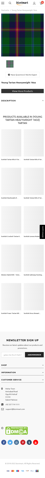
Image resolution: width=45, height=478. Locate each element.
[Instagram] (16, 442)
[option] (22, 35)
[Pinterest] (22, 442)
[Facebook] (3, 442)
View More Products (22, 91)
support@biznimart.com (15, 409)
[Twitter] (10, 442)
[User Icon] (34, 3)
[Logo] (22, 3)
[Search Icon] (12, 3)
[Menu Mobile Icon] (2, 3)
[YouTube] (35, 442)
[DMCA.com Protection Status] (16, 430)
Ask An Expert (31, 75)
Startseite (5, 10)
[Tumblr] (29, 442)
